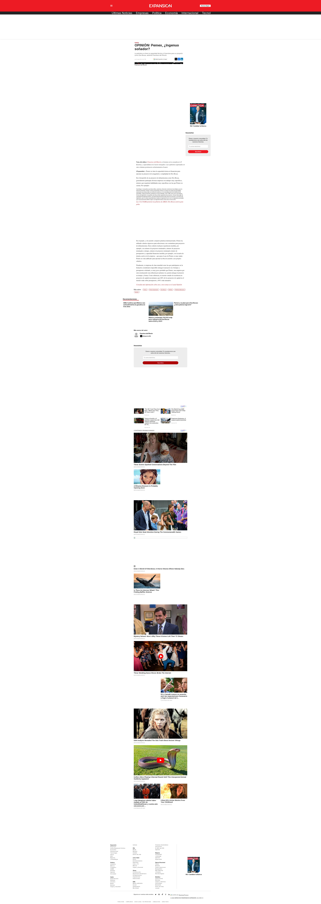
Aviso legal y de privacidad (143, 901)
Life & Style (136, 858)
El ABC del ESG (159, 848)
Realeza (112, 880)
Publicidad (121, 901)
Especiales (158, 859)
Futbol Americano (160, 867)
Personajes (158, 883)
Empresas (142, 13)
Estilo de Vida (159, 886)
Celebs (135, 852)
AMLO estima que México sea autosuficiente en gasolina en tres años (134, 304)
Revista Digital (205, 6)
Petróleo (170, 289)
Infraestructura (137, 875)
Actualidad (158, 854)
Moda (112, 883)
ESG (111, 856)
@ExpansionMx (147, 336)
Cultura (135, 845)
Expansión (113, 845)
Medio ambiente (138, 883)
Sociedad (113, 873)
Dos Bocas (163, 289)
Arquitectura (136, 876)
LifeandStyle (114, 859)
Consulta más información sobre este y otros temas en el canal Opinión (159, 285)
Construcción (137, 872)
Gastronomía (159, 878)
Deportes (135, 862)
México (112, 865)
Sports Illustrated (160, 862)
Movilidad (136, 888)
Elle (134, 848)
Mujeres (112, 857)
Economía (171, 13)
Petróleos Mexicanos (180, 289)
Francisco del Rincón (154, 162)
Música (135, 865)
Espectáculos (114, 878)
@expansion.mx (162, 894)
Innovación (158, 846)
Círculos (112, 881)
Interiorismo (136, 878)
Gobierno (113, 864)
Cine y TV (136, 864)
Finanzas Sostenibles (161, 845)
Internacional (189, 13)
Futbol (157, 864)
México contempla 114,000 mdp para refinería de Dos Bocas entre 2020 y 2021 (160, 319)
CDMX (112, 869)
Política (156, 13)
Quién (112, 877)
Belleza (112, 885)
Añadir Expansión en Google (161, 59)
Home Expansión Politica (117, 848)
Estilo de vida (137, 854)
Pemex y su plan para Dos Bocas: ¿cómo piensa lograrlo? (186, 304)
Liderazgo (158, 856)
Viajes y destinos (160, 881)
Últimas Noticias (122, 13)
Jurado (157, 888)
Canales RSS (156, 901)
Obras (112, 854)
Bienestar (158, 885)
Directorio (165, 901)
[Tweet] (176, 59)
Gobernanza (136, 886)
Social (135, 885)
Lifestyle (158, 872)
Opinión (137, 42)
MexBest (157, 877)
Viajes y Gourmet (115, 886)
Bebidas (157, 880)
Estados (112, 870)
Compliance (129, 901)
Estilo (134, 859)
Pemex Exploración (153, 289)
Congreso (113, 867)
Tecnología (209, 13)
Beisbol (157, 865)
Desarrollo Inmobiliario (140, 873)
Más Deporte (159, 870)
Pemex (145, 289)
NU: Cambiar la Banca (198, 126)
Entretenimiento (137, 861)
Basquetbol (158, 869)
